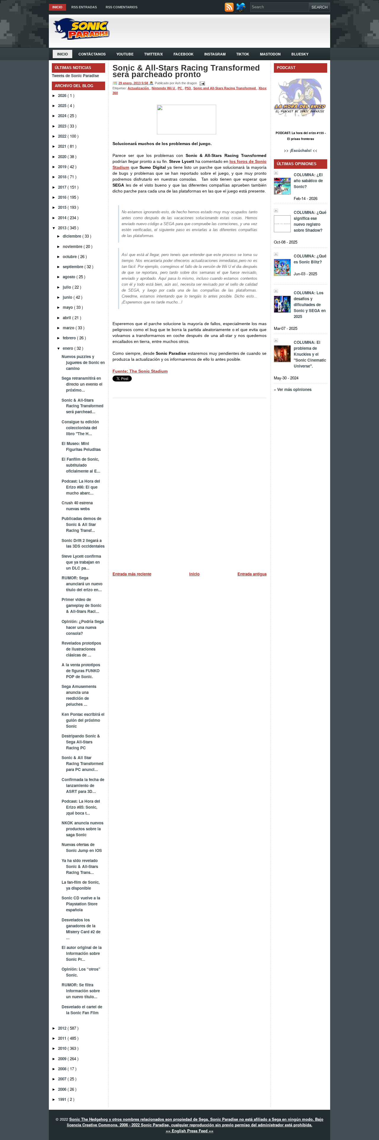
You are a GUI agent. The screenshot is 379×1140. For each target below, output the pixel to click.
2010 (63, 1048)
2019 (63, 166)
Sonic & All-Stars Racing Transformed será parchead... (82, 406)
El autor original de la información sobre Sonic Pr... (82, 953)
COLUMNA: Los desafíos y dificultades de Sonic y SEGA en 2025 (310, 304)
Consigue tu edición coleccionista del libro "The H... (80, 427)
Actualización (139, 88)
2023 (63, 126)
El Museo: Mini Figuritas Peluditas (81, 446)
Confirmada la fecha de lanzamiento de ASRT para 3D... (83, 785)
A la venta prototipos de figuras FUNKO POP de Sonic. (81, 670)
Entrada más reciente (132, 574)
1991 (63, 1099)
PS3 (188, 88)
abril (67, 317)
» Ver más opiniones (292, 389)
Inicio (57, 7)
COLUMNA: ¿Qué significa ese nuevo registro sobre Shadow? (310, 221)
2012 (63, 1028)
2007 (63, 1079)
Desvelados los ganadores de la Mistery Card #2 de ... (81, 928)
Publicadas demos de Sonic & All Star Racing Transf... (81, 524)
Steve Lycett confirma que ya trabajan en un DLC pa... (81, 562)
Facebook (184, 54)
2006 (63, 1089)
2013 (63, 227)
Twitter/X (153, 54)
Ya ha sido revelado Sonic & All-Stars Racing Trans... (80, 866)
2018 (63, 176)
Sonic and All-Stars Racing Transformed (225, 88)
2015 (63, 207)
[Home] (79, 38)
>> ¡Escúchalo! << (300, 150)
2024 (63, 115)
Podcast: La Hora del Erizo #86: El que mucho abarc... (81, 487)
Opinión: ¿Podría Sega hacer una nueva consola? (83, 627)
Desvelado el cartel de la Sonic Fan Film (82, 1009)
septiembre (73, 266)
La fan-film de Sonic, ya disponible (81, 885)
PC (180, 88)
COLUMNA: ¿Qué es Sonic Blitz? (310, 259)
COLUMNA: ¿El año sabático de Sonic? (308, 180)
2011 (63, 1038)
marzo (69, 327)
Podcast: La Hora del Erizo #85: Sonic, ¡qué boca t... (81, 807)
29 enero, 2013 (130, 83)
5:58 (145, 83)
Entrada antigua (251, 574)
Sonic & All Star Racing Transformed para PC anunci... (82, 763)
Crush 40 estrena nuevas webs (77, 505)
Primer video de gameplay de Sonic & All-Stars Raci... (81, 605)
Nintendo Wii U (164, 88)
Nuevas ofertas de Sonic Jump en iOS (82, 847)
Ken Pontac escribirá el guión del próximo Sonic (83, 720)
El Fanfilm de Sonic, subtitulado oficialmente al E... (81, 465)
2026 (63, 95)
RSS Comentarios (121, 7)
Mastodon (270, 54)
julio (67, 287)
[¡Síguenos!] (241, 10)
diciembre (72, 236)
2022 (63, 136)
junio (68, 297)
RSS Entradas (84, 7)
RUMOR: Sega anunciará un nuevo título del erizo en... (82, 583)
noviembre (73, 246)
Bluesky (300, 54)
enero (68, 348)
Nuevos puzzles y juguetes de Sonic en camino (83, 362)
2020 (63, 156)
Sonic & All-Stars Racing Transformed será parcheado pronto (186, 71)
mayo (68, 307)
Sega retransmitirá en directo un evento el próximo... (82, 384)
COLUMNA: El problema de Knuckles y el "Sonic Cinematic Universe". (310, 354)
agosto (69, 276)
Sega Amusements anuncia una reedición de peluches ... (79, 695)
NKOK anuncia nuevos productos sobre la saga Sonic (82, 828)
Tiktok (242, 54)
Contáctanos (92, 54)
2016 (63, 197)
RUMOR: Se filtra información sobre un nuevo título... (81, 990)
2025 (63, 105)
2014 (63, 217)
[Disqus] (189, 482)
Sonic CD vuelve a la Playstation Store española (81, 903)
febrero (70, 338)
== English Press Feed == (189, 1130)
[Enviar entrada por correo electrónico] (201, 83)
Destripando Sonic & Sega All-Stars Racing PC (81, 742)
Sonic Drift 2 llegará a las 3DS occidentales (83, 543)
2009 (63, 1058)
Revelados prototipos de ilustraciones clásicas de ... (81, 649)
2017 (63, 187)
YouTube (125, 54)
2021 (63, 146)
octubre (70, 256)
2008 (63, 1068)
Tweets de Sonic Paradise (75, 75)
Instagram (215, 54)
